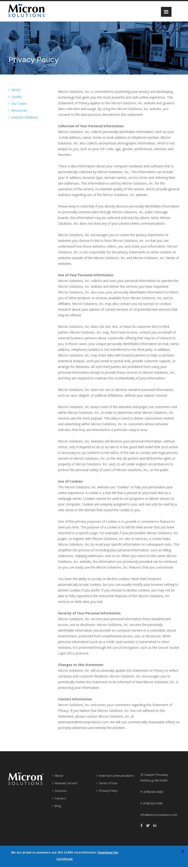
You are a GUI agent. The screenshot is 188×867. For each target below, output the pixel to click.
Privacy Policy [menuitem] (108, 791)
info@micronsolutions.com (158, 815)
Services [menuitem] (61, 791)
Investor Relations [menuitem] (24, 117)
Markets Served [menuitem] (66, 783)
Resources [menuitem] (19, 110)
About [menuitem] (15, 90)
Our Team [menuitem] (19, 103)
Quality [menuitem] (16, 96)
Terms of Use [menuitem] (108, 783)
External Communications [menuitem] (116, 775)
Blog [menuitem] (58, 806)
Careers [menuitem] (60, 798)
